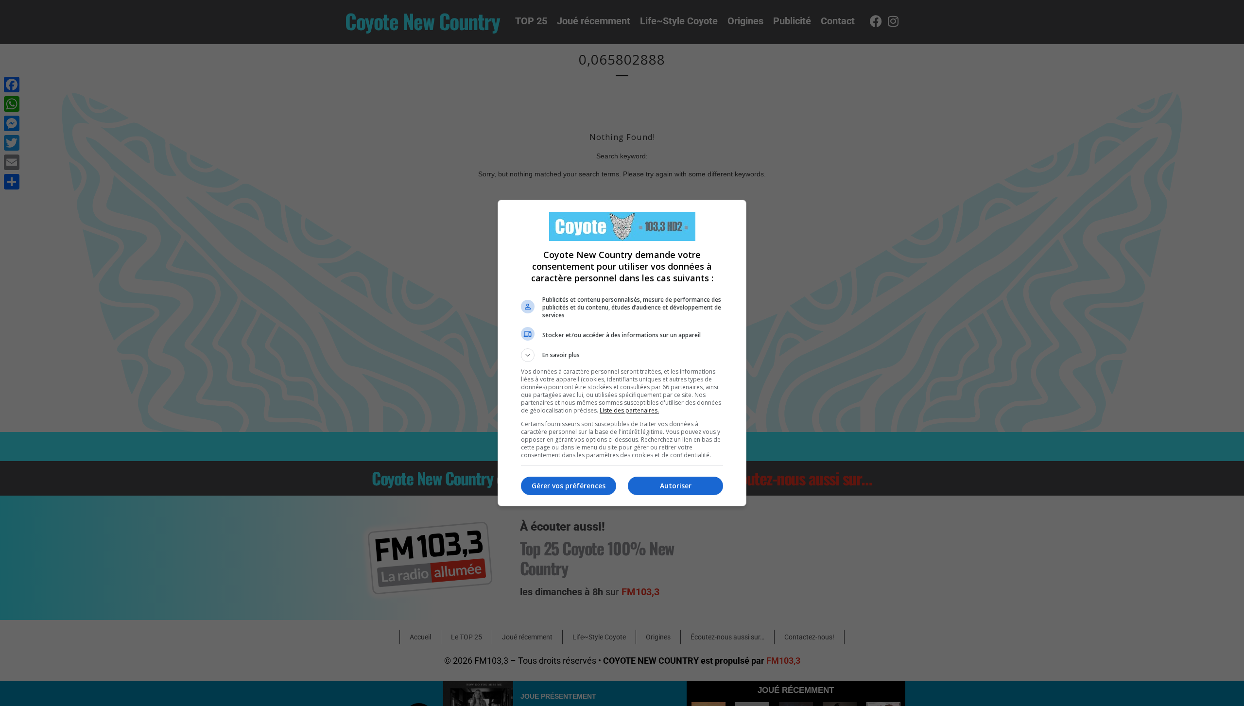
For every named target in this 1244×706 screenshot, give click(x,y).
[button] (622, 355)
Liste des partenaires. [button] (629, 410)
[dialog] (622, 353)
